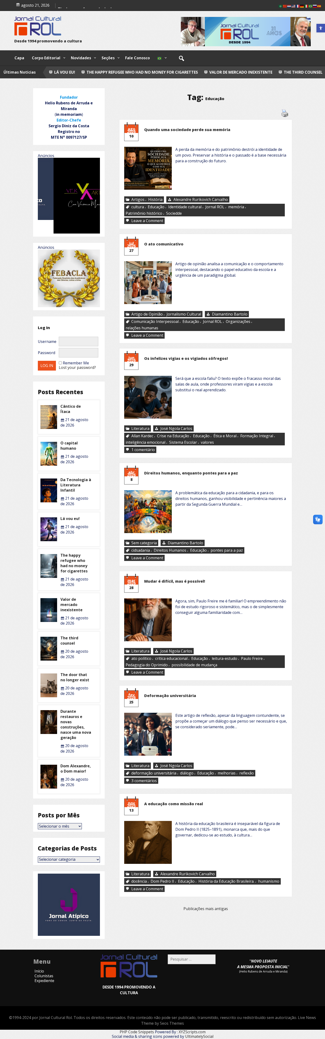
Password (46, 352)
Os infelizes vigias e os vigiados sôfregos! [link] (186, 358)
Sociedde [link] (174, 213)
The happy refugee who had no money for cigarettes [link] (79, 72)
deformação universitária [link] (153, 773)
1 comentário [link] (143, 450)
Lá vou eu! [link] (70, 518)
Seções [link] (108, 58)
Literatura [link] (140, 428)
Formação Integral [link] (256, 436)
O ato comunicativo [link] (163, 244)
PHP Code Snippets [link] (137, 1031)
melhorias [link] (227, 773)
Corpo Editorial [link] (46, 58)
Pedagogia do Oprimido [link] (147, 664)
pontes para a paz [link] (227, 550)
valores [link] (207, 442)
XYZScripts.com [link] (192, 1031)
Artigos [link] (137, 199)
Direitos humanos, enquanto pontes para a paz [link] (191, 473)
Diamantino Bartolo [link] (229, 314)
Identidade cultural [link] (185, 207)
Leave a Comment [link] (147, 221)
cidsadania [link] (140, 550)
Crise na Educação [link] (173, 436)
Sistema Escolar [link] (183, 442)
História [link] (155, 199)
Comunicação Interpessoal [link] (155, 321)
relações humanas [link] (142, 328)
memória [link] (236, 207)
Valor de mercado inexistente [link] (178, 72)
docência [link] (139, 881)
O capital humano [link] (69, 445)
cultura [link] (137, 207)
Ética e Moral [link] (224, 436)
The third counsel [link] (240, 72)
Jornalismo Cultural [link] (184, 314)
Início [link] (39, 971)
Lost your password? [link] (77, 367)
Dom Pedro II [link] (162, 881)
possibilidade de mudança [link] (194, 664)
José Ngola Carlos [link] (176, 428)
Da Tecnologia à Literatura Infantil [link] (75, 485)
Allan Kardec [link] (142, 436)
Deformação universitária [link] (170, 695)
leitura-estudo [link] (224, 658)
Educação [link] (156, 207)
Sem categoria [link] (144, 542)
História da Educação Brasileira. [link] (226, 881)
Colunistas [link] (43, 975)
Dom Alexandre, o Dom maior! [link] (75, 768)
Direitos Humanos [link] (170, 550)
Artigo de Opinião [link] (147, 314)
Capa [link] (19, 58)
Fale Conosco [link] (137, 58)
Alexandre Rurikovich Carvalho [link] (200, 199)
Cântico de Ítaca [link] (291, 72)
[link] (320, 28)
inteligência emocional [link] (145, 442)
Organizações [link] (238, 321)
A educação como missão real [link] (173, 803)
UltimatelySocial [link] (199, 1036)
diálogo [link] (186, 773)
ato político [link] (141, 658)
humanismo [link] (268, 881)
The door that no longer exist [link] (74, 677)
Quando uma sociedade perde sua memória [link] (187, 129)
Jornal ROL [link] (214, 207)
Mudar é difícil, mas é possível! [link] (174, 581)
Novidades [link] (81, 58)
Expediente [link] (44, 980)
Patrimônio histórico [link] (144, 213)
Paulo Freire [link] (252, 658)
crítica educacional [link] (171, 658)
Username (47, 341)
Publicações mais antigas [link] (205, 908)
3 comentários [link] (144, 781)
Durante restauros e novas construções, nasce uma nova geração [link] (75, 724)
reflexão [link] (246, 773)
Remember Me (76, 363)
